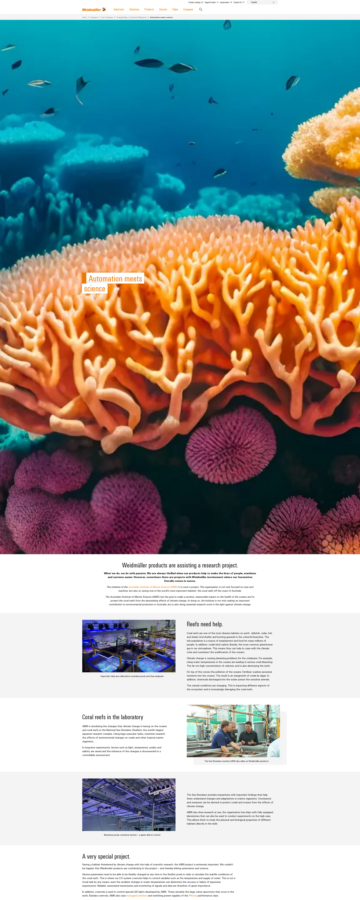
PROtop (193, 895)
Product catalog (195, 2)
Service (163, 9)
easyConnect (225, 2)
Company (188, 9)
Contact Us (238, 2)
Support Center (210, 2)
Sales (175, 9)
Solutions (134, 9)
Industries (119, 9)
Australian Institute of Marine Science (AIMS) (153, 586)
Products (149, 9)
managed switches (137, 895)
